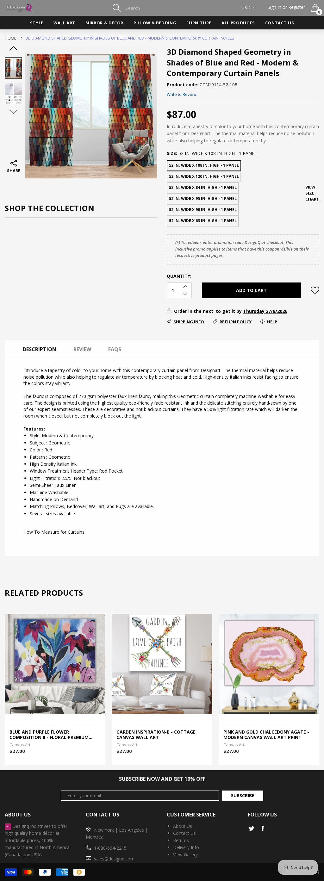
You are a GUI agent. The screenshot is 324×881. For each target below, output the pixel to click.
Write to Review (181, 94)
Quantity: (179, 276)
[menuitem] (36, 22)
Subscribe (242, 795)
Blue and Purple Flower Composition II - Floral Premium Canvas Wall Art (49, 734)
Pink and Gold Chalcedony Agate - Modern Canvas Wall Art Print (266, 734)
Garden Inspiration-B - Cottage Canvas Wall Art (156, 734)
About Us (182, 826)
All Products (238, 23)
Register (296, 7)
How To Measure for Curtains (53, 532)
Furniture (198, 23)
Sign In (274, 7)
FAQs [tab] (114, 349)
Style (36, 23)
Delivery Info (186, 847)
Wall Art (64, 23)
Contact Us (279, 23)
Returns (181, 840)
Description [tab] (39, 349)
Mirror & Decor (104, 23)
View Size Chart (312, 193)
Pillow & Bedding (155, 23)
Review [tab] (82, 349)
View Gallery (185, 855)
